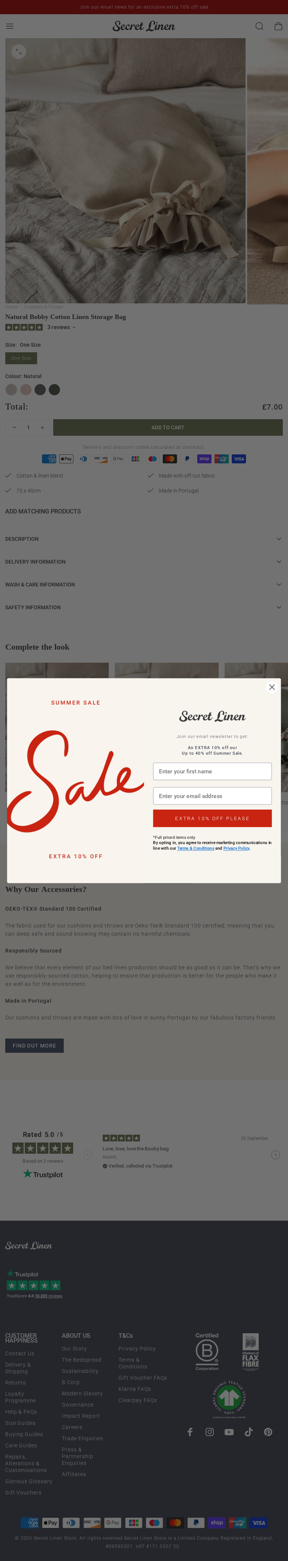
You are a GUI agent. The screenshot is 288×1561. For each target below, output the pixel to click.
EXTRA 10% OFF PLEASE (212, 818)
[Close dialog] (272, 687)
